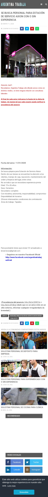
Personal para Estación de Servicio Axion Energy (26, 315)
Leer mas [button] (11, 486)
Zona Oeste (14, 318)
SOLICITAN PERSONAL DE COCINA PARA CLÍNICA (22, 407)
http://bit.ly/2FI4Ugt (8, 305)
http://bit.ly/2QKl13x (32, 302)
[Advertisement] (24, 136)
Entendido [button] (24, 492)
